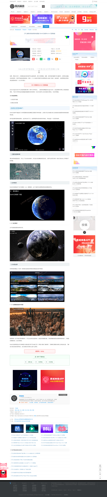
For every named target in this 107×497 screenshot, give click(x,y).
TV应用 (46, 26)
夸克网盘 (51, 362)
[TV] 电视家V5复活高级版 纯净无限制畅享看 (21, 472)
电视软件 (44, 489)
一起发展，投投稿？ (24, 402)
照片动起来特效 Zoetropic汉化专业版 (22, 421)
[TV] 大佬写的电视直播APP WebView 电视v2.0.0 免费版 (53, 435)
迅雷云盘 (30, 362)
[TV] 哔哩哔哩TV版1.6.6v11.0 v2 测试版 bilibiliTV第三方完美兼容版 (82, 199)
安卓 (28, 410)
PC (72, 29)
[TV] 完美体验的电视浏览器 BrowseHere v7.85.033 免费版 (53, 445)
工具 (26, 410)
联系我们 (66, 494)
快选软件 (25, 1)
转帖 (44, 59)
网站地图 (34, 489)
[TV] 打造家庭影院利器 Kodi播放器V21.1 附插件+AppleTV (24, 466)
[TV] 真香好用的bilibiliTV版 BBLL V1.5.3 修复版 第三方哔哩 (53, 437)
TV (79, 29)
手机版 (100, 466)
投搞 (100, 474)
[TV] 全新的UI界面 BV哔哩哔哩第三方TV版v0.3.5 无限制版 (82, 188)
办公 (21, 410)
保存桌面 (36, 402)
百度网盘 (40, 362)
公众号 (100, 470)
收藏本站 (81, 255)
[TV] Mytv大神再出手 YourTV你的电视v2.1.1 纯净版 (22, 435)
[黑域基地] (17, 6)
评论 (60, 59)
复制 (35, 415)
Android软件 (23, 26)
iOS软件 (39, 26)
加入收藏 (36, 1)
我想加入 (79, 490)
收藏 (37, 59)
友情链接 (34, 485)
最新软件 (30, 1)
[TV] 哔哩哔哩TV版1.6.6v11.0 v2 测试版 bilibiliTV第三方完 (23, 442)
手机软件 (24, 29)
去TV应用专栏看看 (42, 402)
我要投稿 (15, 490)
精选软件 (19, 1)
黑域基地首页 (18, 29)
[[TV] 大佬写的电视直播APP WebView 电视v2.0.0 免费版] (18, 428)
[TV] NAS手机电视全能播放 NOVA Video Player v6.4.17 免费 (54, 442)
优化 (31, 410)
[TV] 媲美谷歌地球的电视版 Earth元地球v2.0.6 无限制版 (24, 456)
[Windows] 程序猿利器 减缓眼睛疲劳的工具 (23, 419)
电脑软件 (44, 485)
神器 (16, 410)
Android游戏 (32, 26)
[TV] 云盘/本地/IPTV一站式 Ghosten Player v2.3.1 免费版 (82, 134)
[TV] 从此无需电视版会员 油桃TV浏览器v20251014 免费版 (23, 445)
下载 (52, 59)
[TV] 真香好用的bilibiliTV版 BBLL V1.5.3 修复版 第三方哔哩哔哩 (25, 453)
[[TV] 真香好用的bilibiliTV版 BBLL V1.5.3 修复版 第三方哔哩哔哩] (47, 428)
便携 (23, 410)
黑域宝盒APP (13, 1)
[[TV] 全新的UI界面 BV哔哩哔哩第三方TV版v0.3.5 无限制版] (62, 428)
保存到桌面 (42, 1)
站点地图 (47, 494)
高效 (18, 410)
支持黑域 (34, 490)
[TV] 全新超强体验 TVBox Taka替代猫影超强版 (22, 459)
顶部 (100, 478)
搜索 (43, 6)
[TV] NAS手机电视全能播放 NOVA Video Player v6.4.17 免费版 (82, 128)
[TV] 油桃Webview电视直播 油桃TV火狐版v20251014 (52, 440)
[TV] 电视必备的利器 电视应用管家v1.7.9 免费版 (83, 106)
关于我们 (15, 485)
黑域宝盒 (34, 487)
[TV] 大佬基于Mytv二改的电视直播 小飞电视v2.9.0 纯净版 (83, 205)
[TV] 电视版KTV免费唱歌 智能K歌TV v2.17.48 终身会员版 (23, 437)
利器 (33, 410)
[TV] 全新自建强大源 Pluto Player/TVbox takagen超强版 (24, 475)
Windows (92, 29)
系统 (96, 29)
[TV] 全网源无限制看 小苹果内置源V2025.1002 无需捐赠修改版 (24, 440)
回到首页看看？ (51, 402)
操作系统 (44, 490)
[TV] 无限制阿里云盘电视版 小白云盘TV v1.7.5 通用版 (23, 463)
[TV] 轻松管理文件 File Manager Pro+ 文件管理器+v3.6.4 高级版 (83, 100)
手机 (76, 29)
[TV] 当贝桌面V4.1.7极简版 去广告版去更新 (21, 469)
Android (86, 29)
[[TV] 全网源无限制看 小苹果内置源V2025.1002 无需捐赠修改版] (32, 428)
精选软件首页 (14, 26)
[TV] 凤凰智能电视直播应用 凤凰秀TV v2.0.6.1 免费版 (83, 112)
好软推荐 (25, 490)
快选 (82, 29)
